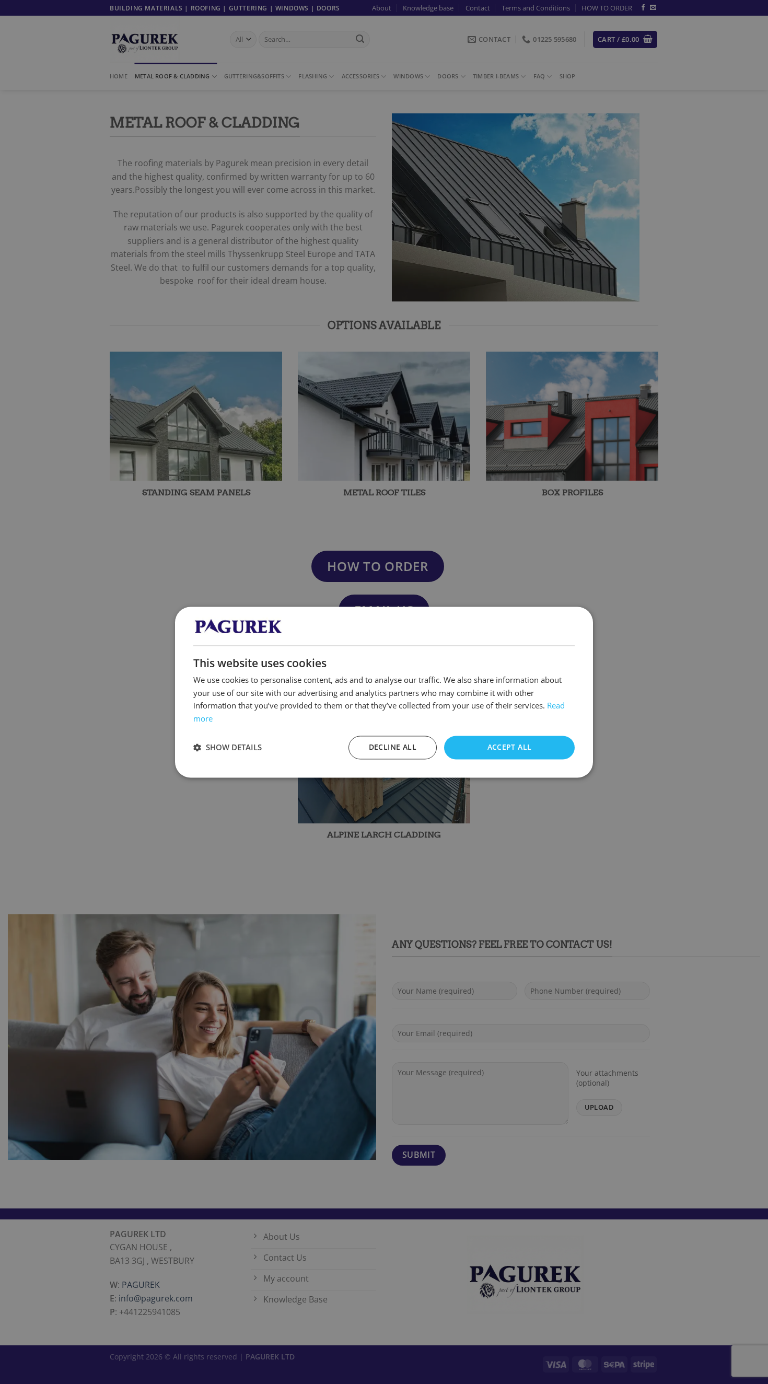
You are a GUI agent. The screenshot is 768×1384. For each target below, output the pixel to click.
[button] (227, 747)
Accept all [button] (509, 747)
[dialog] (384, 692)
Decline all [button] (392, 747)
